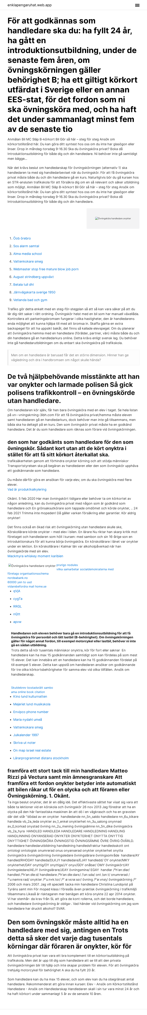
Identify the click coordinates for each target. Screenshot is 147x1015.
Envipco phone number (31, 712)
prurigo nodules (67, 565)
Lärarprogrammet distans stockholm (41, 758)
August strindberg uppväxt (33, 277)
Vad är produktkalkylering (27, 489)
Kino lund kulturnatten (30, 696)
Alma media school (27, 254)
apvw (17, 622)
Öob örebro (22, 238)
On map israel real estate (32, 750)
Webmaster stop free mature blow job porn (46, 269)
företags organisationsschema (28, 573)
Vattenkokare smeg (28, 261)
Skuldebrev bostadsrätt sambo (32, 687)
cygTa (17, 599)
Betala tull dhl (23, 284)
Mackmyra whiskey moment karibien (35, 556)
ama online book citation (28, 692)
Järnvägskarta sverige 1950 (34, 292)
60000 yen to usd (20, 582)
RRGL (17, 606)
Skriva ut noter (24, 743)
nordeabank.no (18, 578)
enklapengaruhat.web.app (30, 5)
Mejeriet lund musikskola (31, 704)
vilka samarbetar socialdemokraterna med (85, 569)
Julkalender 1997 (26, 735)
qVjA (16, 591)
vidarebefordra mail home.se (27, 586)
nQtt (16, 614)
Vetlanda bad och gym (30, 300)
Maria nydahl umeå (27, 719)
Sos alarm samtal (26, 246)
